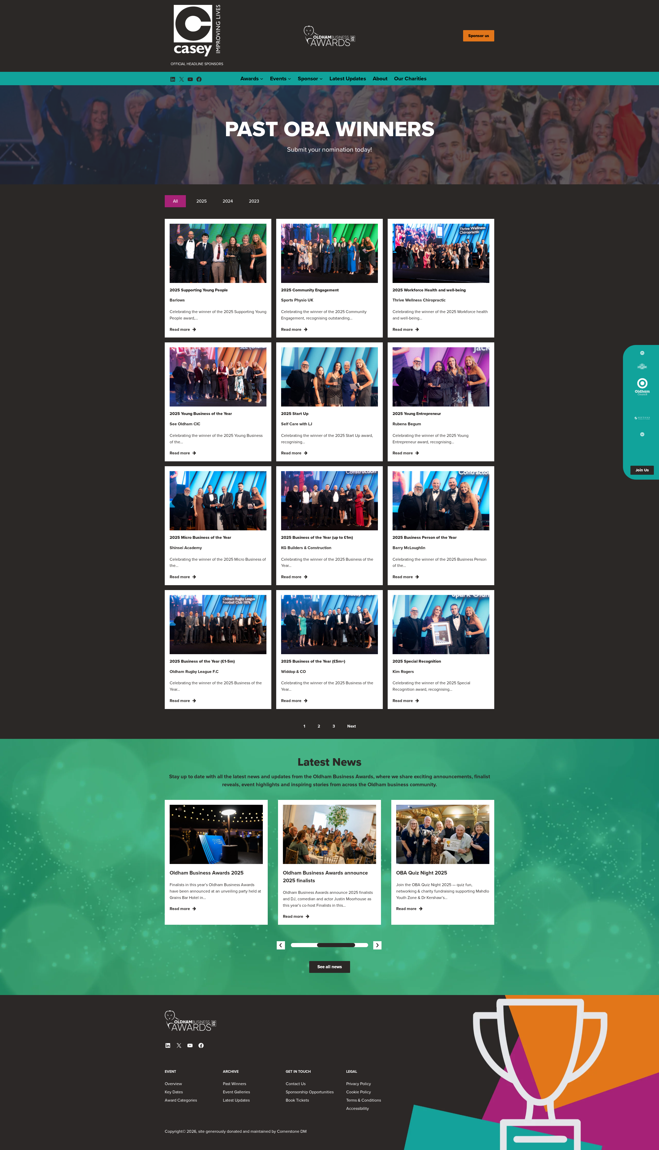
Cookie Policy (358, 1062)
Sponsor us (478, 21)
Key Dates (174, 1062)
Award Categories (181, 1070)
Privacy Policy (358, 1054)
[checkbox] (201, 171)
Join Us (642, 470)
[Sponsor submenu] (321, 48)
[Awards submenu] (261, 48)
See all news (329, 937)
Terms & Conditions (363, 1070)
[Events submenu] (289, 48)
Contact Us (296, 1054)
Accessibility (357, 1078)
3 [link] (334, 696)
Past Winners (234, 1054)
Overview (173, 1054)
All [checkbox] (175, 171)
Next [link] (351, 696)
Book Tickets (297, 1070)
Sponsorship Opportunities (310, 1062)
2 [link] (319, 696)
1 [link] (304, 696)
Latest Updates (236, 1070)
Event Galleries (236, 1062)
